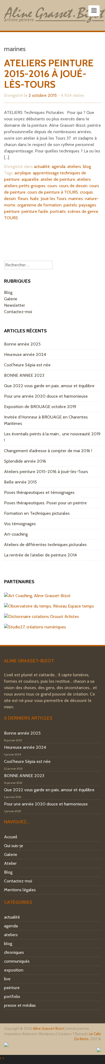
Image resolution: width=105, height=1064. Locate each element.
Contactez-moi (18, 311)
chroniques (14, 952)
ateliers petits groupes (25, 185)
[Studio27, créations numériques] (35, 626)
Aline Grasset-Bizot (48, 1028)
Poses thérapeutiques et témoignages (39, 492)
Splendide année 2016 (25, 461)
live (7, 978)
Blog (8, 292)
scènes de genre (83, 211)
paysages (87, 205)
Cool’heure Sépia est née (27, 364)
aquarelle (30, 179)
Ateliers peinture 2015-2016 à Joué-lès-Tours (48, 73)
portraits (58, 211)
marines (75, 198)
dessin (10, 198)
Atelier (10, 863)
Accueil (10, 836)
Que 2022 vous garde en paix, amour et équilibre (49, 385)
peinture (12, 211)
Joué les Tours (53, 198)
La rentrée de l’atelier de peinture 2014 (40, 555)
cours (52, 185)
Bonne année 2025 (22, 344)
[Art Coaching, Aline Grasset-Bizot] (37, 595)
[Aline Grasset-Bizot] (54, 14)
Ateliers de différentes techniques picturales (45, 544)
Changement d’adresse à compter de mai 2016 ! (48, 450)
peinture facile (35, 211)
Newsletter (14, 305)
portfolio (12, 996)
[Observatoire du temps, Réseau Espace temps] (49, 606)
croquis (86, 192)
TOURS (11, 217)
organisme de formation (39, 205)
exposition (13, 970)
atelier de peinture (58, 179)
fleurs (23, 198)
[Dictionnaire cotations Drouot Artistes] (41, 616)
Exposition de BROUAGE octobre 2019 (40, 406)
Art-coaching (16, 534)
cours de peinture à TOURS (52, 192)
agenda (58, 166)
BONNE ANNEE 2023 (24, 375)
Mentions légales (20, 889)
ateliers (74, 166)
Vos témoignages (20, 523)
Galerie (10, 298)
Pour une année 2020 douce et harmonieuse (46, 396)
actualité (42, 166)
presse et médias (20, 1005)
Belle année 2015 (20, 482)
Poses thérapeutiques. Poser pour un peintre (45, 502)
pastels (70, 205)
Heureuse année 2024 (25, 354)
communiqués (17, 961)
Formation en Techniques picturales (37, 513)
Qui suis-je (13, 845)
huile (34, 198)
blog (87, 166)
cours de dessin (73, 185)
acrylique (23, 172)
